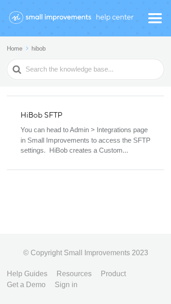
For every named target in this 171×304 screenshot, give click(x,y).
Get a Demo (26, 285)
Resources (74, 274)
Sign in (66, 285)
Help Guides (27, 274)
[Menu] (155, 18)
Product (113, 274)
